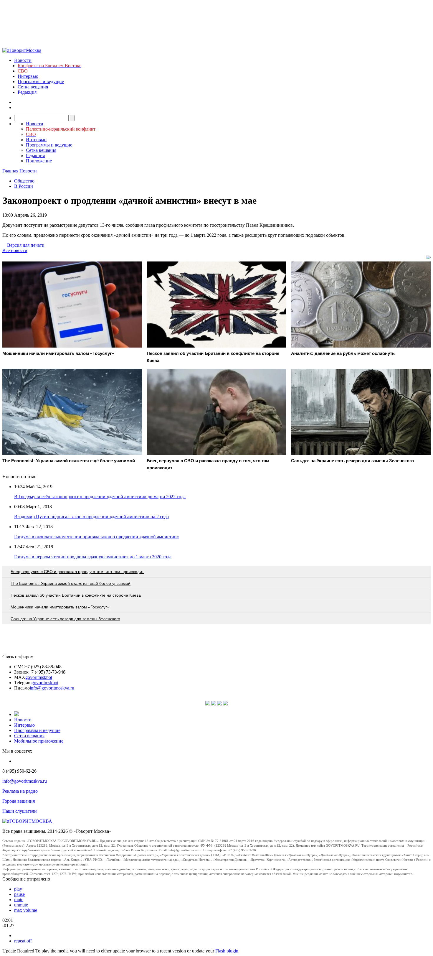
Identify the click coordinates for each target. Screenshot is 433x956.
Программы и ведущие (41, 81)
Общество (24, 180)
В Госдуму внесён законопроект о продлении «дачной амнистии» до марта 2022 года (100, 496)
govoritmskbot (38, 677)
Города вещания (18, 801)
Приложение (39, 160)
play (18, 888)
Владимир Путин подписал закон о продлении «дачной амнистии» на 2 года (91, 516)
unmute (21, 904)
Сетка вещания (33, 86)
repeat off (23, 940)
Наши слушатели (19, 811)
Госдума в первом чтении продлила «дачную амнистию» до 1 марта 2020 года (92, 556)
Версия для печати (25, 245)
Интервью (28, 76)
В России (23, 186)
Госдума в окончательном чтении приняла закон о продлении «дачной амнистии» (96, 536)
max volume (25, 910)
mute (18, 899)
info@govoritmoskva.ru (52, 687)
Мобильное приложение (38, 740)
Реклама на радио (20, 791)
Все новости (14, 250)
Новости (23, 60)
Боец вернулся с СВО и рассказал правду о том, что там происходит (77, 571)
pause (19, 894)
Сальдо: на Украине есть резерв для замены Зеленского (65, 618)
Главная (10, 170)
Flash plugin (226, 950)
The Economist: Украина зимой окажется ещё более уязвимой (70, 583)
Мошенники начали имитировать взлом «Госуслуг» (60, 607)
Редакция (27, 92)
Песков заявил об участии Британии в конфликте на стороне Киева (76, 595)
